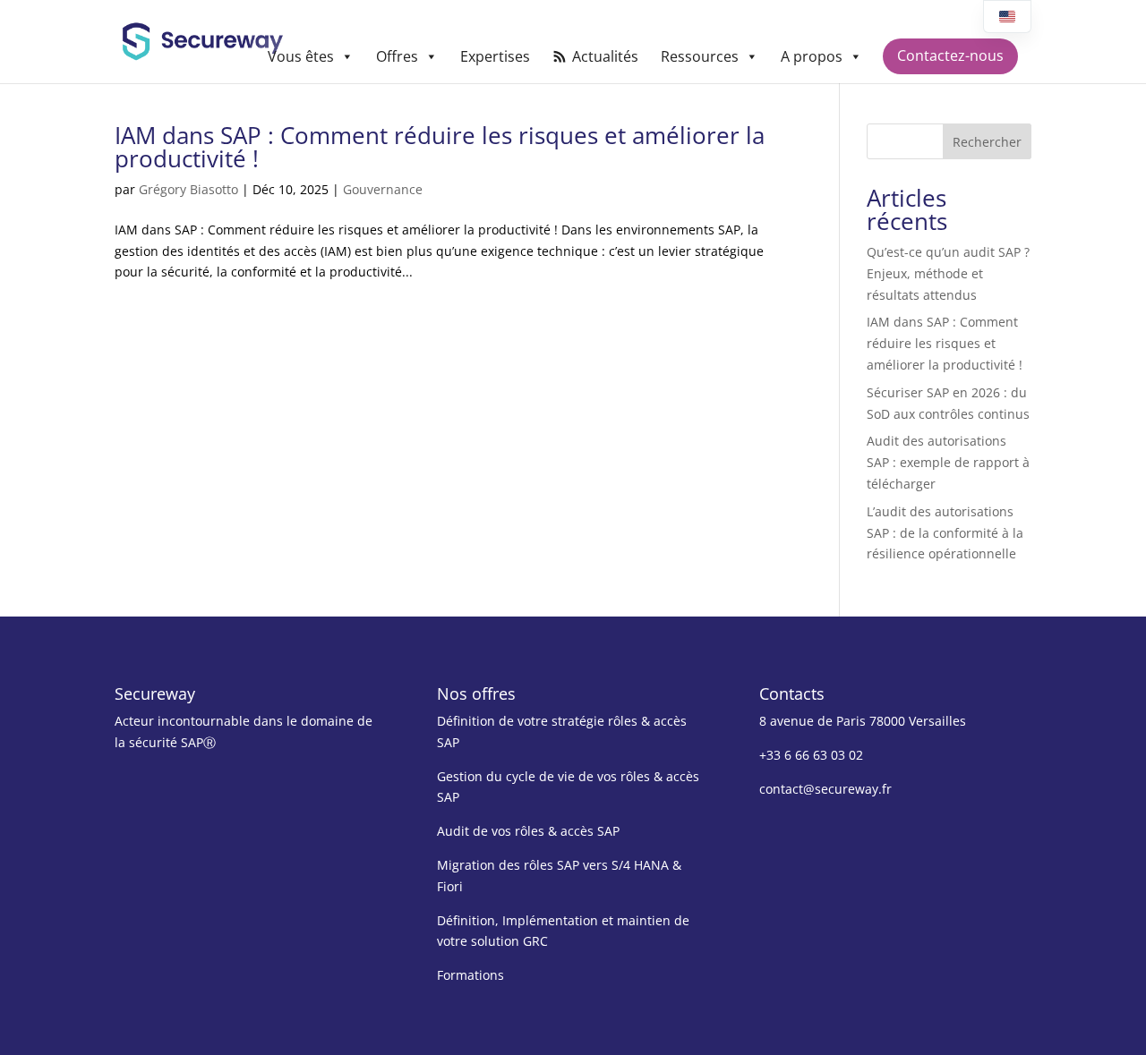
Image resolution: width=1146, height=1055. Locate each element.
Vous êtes (301, 56)
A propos (811, 56)
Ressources (700, 56)
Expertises (495, 56)
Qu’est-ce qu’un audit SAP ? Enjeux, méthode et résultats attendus (948, 273)
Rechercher (987, 141)
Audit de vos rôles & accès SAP (528, 830)
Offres (397, 56)
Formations (470, 974)
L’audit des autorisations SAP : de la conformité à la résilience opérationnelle (945, 533)
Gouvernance (383, 189)
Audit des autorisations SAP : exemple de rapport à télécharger (948, 462)
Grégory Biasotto (188, 189)
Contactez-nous (950, 55)
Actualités (605, 56)
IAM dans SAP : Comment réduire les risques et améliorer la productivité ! (440, 146)
